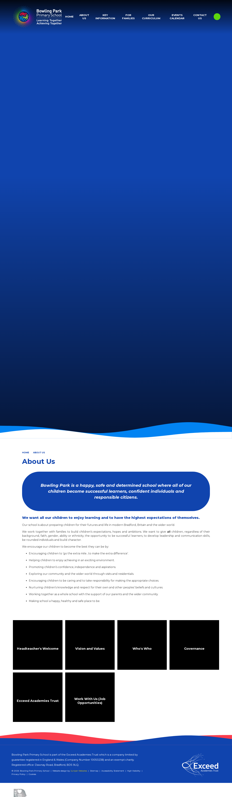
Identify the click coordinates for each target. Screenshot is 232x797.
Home (25, 452)
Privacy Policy (18, 774)
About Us (39, 452)
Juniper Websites (78, 770)
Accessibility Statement (112, 770)
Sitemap (94, 770)
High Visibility (133, 770)
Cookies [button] (32, 774)
